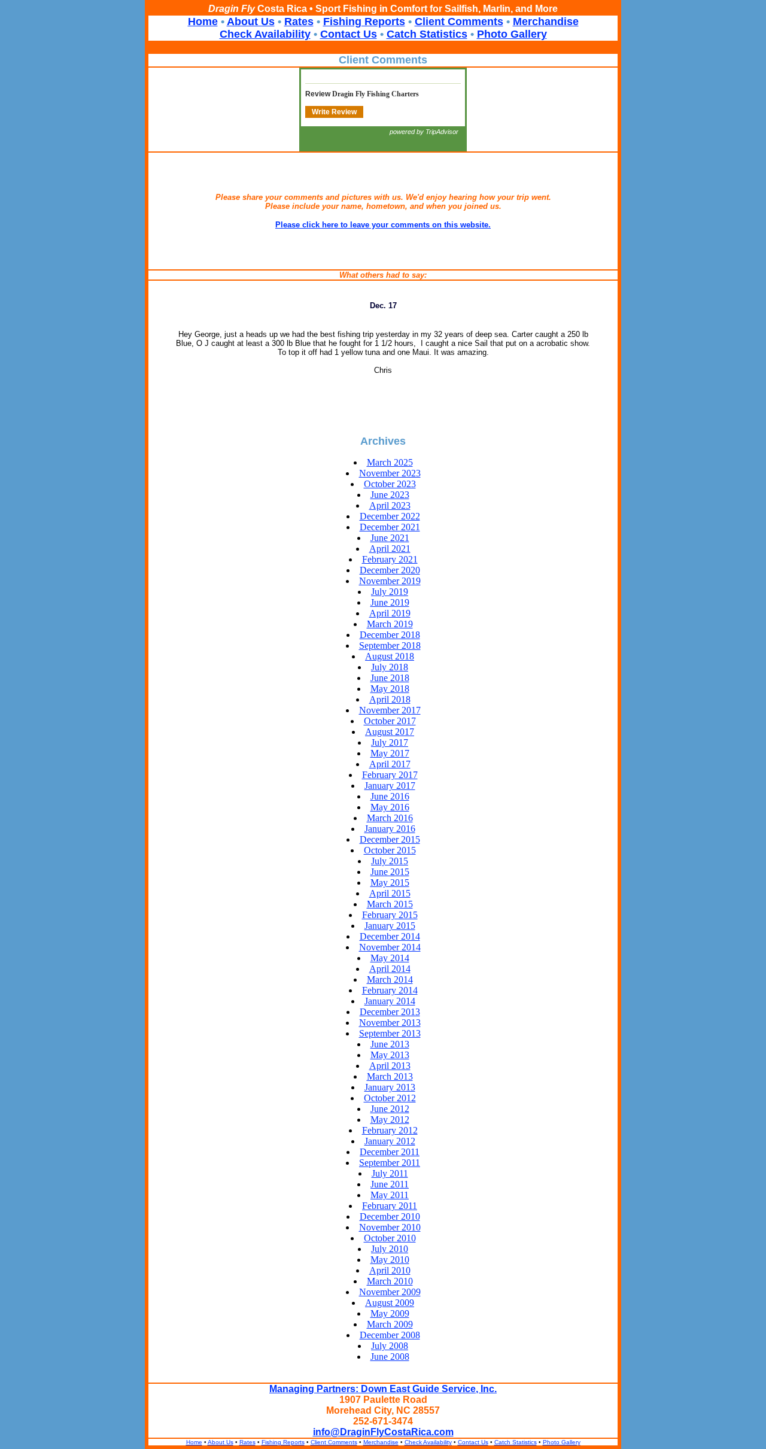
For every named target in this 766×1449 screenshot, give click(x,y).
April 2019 (390, 613)
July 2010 (389, 1249)
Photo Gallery (512, 34)
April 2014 (390, 969)
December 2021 (390, 527)
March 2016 (390, 818)
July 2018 (389, 667)
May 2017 (389, 753)
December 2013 (390, 1012)
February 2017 (390, 775)
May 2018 (389, 689)
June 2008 (389, 1356)
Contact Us (348, 34)
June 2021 (389, 538)
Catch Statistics (427, 34)
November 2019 (390, 581)
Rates (299, 22)
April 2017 (390, 764)
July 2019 (389, 592)
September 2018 (390, 645)
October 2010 (390, 1238)
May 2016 (389, 807)
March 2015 (390, 904)
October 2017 (390, 721)
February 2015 (390, 915)
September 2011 (389, 1163)
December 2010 (390, 1216)
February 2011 (389, 1206)
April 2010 (390, 1270)
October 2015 (390, 850)
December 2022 (390, 516)
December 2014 (390, 936)
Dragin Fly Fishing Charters (375, 94)
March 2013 (390, 1076)
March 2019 (390, 624)
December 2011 (390, 1152)
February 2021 (390, 559)
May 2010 (389, 1259)
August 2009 (389, 1303)
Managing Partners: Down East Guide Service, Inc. (383, 1389)
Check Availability (265, 34)
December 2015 (390, 839)
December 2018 (390, 635)
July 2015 (389, 861)
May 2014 (389, 958)
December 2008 (390, 1335)
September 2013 (390, 1033)
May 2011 (389, 1195)
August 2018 (389, 656)
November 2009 (390, 1292)
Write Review (334, 112)
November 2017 (390, 710)
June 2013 (389, 1044)
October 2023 (390, 484)
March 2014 (390, 979)
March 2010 (390, 1281)
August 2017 (389, 732)
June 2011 (389, 1184)
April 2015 (390, 893)
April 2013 (390, 1066)
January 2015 (389, 926)
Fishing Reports (364, 22)
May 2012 (389, 1119)
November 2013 (390, 1022)
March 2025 (390, 462)
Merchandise (546, 22)
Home (203, 22)
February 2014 (390, 990)
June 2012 (389, 1109)
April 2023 (390, 505)
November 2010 (390, 1227)
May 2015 (389, 882)
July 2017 (389, 742)
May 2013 (389, 1055)
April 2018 (390, 699)
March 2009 (390, 1324)
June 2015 (389, 872)
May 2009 (389, 1313)
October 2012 (390, 1098)
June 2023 (389, 495)
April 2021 (390, 548)
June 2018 (389, 678)
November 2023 (390, 473)
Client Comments (459, 22)
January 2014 (389, 1001)
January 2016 (389, 829)
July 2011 (390, 1173)
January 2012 (389, 1141)
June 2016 (389, 796)
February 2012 (390, 1130)
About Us (251, 22)
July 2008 (389, 1346)
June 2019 (389, 602)
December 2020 (390, 570)
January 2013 (389, 1087)
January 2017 (389, 785)
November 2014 (390, 947)
